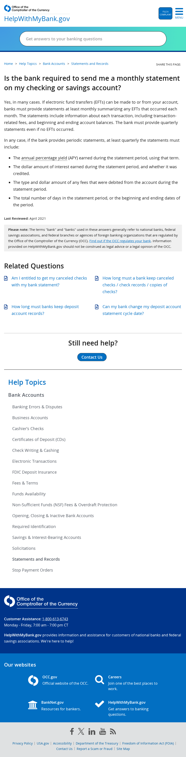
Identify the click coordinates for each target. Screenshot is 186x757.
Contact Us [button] (92, 357)
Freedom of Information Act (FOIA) (148, 743)
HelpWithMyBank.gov (127, 702)
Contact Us (64, 749)
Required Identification (34, 526)
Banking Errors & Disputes (37, 406)
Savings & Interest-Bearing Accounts (46, 537)
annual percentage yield (44, 158)
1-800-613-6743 (55, 618)
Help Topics (27, 382)
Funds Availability (29, 494)
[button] (165, 13)
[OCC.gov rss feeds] (113, 732)
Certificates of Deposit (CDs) (38, 439)
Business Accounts (30, 417)
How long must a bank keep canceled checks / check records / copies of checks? (138, 284)
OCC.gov (49, 676)
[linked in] (91, 732)
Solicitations (24, 548)
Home (8, 63)
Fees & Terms (25, 483)
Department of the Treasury (97, 743)
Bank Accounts (26, 395)
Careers (115, 676)
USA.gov (43, 743)
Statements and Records (36, 559)
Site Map (123, 749)
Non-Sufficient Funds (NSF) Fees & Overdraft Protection (64, 504)
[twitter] (81, 732)
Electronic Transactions (34, 461)
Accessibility (62, 743)
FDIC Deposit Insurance (34, 472)
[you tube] (102, 732)
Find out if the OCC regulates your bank (120, 241)
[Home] (101, 704)
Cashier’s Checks (28, 428)
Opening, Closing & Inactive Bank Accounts (53, 515)
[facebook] (72, 732)
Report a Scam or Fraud (95, 749)
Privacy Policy (22, 743)
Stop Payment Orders (32, 570)
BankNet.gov (52, 702)
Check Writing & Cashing (35, 450)
